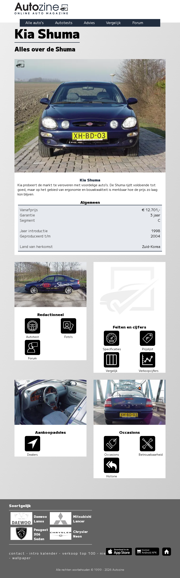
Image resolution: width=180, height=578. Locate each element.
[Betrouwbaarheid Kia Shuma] (147, 449)
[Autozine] (90, 8)
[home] (165, 554)
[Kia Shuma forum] (32, 353)
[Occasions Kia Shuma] (111, 449)
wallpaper (21, 557)
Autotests (63, 22)
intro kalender (43, 553)
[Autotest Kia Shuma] (32, 332)
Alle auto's (34, 22)
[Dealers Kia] (32, 449)
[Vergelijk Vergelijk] (111, 366)
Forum (137, 22)
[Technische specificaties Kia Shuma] (111, 344)
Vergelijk (113, 22)
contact (17, 553)
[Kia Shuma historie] (111, 471)
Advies (89, 22)
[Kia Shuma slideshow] (68, 332)
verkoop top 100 (79, 553)
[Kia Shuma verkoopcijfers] (147, 366)
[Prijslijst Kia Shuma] (147, 344)
